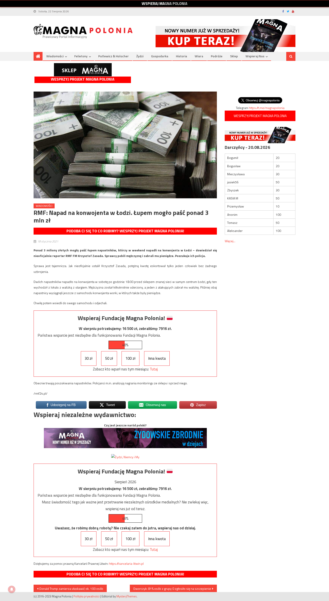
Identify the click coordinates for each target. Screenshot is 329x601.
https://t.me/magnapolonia (266, 107)
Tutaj (154, 369)
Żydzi (139, 56)
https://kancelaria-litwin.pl (126, 563)
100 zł (130, 358)
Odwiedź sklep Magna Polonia (83, 69)
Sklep (234, 56)
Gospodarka (159, 56)
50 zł (109, 358)
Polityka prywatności (86, 596)
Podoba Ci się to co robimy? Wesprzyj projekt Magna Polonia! (125, 231)
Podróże (216, 56)
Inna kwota (157, 358)
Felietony (81, 56)
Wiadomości (55, 56)
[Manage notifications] (11, 589)
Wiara (199, 56)
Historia (181, 56)
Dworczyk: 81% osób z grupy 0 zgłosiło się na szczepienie (172, 588)
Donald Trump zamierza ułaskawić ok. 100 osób (71, 588)
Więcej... (230, 241)
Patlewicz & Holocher (113, 56)
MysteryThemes (126, 596)
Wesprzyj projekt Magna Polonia (82, 79)
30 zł (88, 358)
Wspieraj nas (255, 56)
